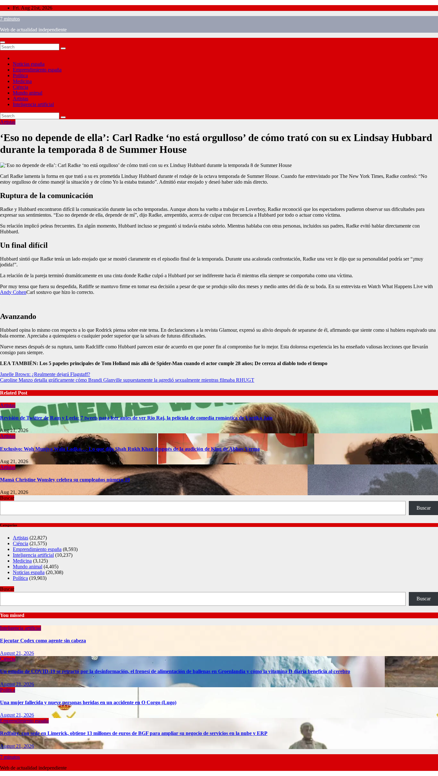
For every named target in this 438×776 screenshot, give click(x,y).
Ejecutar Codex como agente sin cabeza (43, 640)
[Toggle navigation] (2, 42)
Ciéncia (20, 87)
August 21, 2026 (17, 653)
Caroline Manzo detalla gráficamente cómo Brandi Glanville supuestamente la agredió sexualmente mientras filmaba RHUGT (127, 380)
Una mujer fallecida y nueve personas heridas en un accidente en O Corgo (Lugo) (88, 702)
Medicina (22, 81)
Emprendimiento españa (37, 69)
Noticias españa (29, 64)
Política (20, 75)
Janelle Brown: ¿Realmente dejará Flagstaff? (45, 374)
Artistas (20, 98)
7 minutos (10, 18)
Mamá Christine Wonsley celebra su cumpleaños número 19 (65, 479)
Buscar (7, 498)
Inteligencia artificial (33, 104)
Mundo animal (27, 93)
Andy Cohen (13, 292)
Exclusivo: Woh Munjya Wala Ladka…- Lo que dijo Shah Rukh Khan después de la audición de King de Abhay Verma (130, 449)
